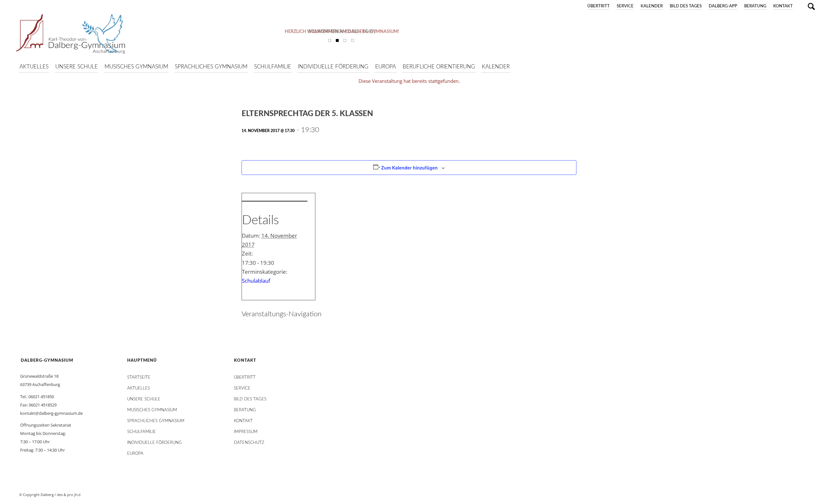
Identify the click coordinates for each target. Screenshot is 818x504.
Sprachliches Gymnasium (155, 421)
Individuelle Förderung (154, 443)
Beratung (755, 6)
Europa (135, 454)
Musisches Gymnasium (152, 410)
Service (625, 6)
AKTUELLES (138, 388)
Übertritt (598, 6)
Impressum (246, 432)
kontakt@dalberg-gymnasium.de (51, 413)
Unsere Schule (143, 399)
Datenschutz (249, 443)
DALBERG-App (723, 6)
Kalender (652, 6)
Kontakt (783, 6)
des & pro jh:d (69, 494)
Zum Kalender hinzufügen (409, 167)
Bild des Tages (686, 6)
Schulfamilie (141, 432)
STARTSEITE (138, 377)
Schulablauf (256, 280)
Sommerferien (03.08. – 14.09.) (342, 31)
